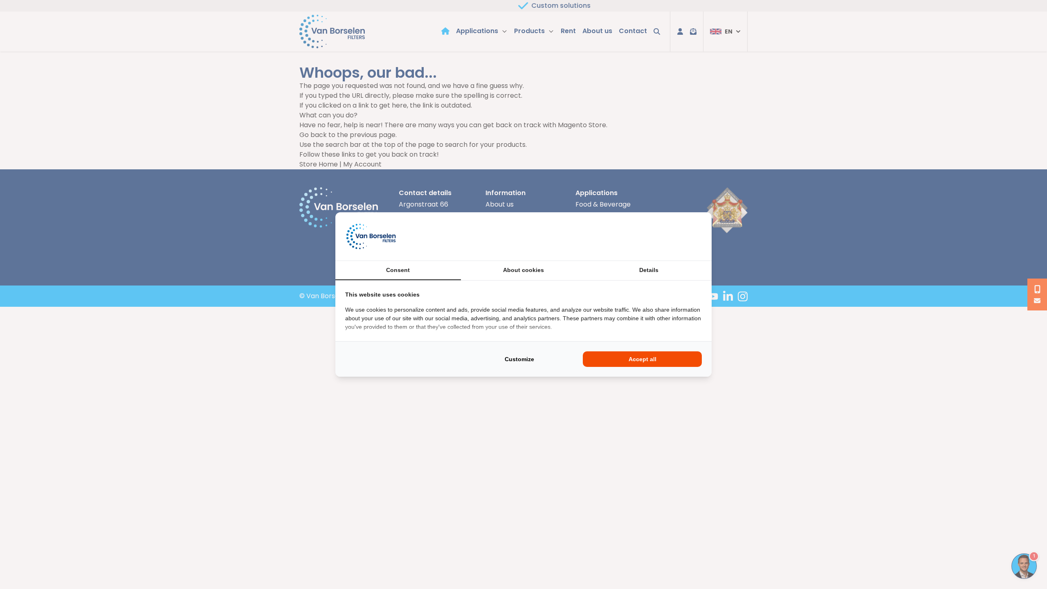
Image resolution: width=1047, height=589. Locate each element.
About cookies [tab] (523, 270)
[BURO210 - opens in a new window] (671, 236)
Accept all (642, 359)
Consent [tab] (398, 270)
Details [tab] (648, 270)
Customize (519, 359)
